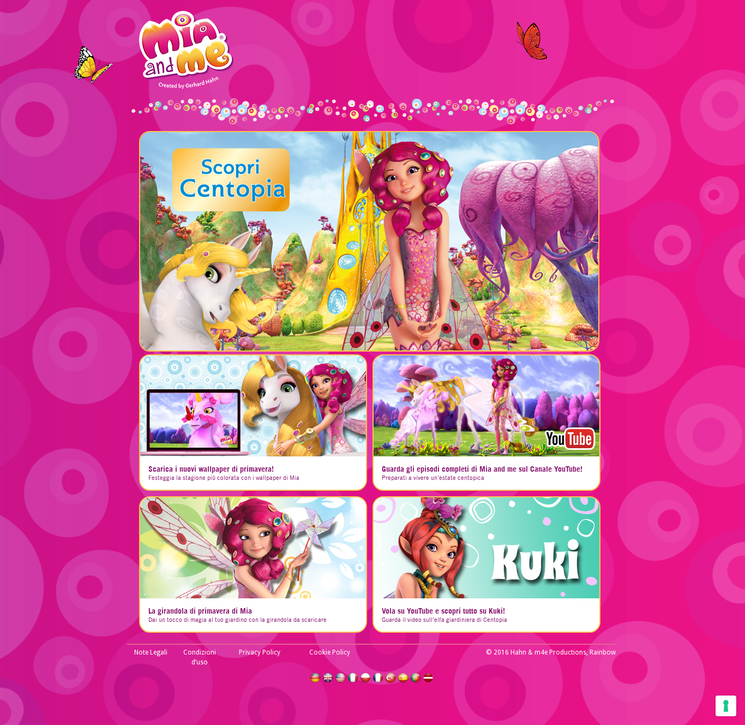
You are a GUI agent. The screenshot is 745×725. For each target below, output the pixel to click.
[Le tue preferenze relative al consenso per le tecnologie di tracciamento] (726, 706)
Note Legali (150, 652)
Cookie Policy (329, 652)
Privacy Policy (259, 652)
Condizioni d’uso (199, 657)
